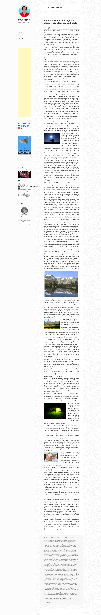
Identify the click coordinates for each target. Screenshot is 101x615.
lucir (59, 577)
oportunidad (52, 583)
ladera (55, 575)
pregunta (67, 588)
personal (63, 585)
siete (68, 594)
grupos (65, 568)
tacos (61, 595)
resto (76, 592)
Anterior (16, 145)
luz (66, 577)
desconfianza (50, 558)
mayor (51, 579)
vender (51, 601)
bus (69, 546)
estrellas (68, 563)
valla (64, 599)
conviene (68, 554)
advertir (54, 540)
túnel (66, 598)
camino (57, 547)
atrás (68, 544)
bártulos (57, 545)
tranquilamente (72, 597)
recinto (53, 592)
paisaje (45, 584)
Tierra (54, 597)
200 (59, 539)
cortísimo (50, 555)
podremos (72, 587)
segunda (49, 594)
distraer (66, 559)
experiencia (74, 564)
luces (53, 577)
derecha (53, 556)
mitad (55, 580)
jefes (67, 574)
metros (70, 579)
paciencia (66, 583)
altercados (52, 541)
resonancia (72, 592)
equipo (69, 561)
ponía (45, 588)
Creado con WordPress (48, 612)
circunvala (72, 550)
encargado (50, 561)
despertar (59, 558)
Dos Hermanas (56, 560)
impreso (51, 571)
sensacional (61, 594)
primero (55, 589)
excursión (55, 564)
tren (60, 598)
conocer (73, 553)
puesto (52, 590)
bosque (75, 545)
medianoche (55, 579)
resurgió (53, 593)
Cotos (56, 555)
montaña (74, 580)
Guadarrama (74, 537)
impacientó (69, 570)
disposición (58, 559)
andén (66, 541)
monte (45, 582)
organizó (57, 583)
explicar (45, 565)
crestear (62, 555)
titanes (57, 597)
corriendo (46, 555)
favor (70, 565)
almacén (45, 541)
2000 (66, 537)
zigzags (74, 601)
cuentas (73, 555)
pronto (76, 589)
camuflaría (71, 547)
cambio (54, 547)
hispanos (68, 569)
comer (45, 553)
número (73, 582)
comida (48, 553)
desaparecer (64, 556)
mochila (58, 580)
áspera (59, 544)
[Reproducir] (19, 180)
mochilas (62, 580)
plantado (55, 587)
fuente (58, 566)
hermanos (55, 569)
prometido (73, 589)
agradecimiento (64, 540)
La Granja (75, 574)
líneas (73, 575)
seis (52, 594)
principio (59, 589)
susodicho (57, 595)
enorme (65, 561)
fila (48, 566)
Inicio (19, 30)
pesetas (67, 585)
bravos (51, 546)
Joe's (30, 224)
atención (65, 544)
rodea (68, 593)
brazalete (55, 546)
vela (45, 601)
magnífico (76, 577)
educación (70, 560)
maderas (69, 577)
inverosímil (50, 574)
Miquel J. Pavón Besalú (58, 537)
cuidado (76, 555)
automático (76, 544)
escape (77, 561)
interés (71, 573)
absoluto (64, 539)
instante (61, 573)
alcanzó (71, 540)
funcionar (65, 566)
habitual (50, 569)
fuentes (61, 566)
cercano (66, 549)
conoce (70, 553)
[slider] (39, 186)
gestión (55, 568)
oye (63, 583)
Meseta (63, 579)
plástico (62, 587)
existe (59, 564)
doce (45, 560)
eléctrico (74, 560)
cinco (68, 550)
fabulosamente (58, 565)
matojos (45, 579)
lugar (62, 577)
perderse (76, 584)
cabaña (71, 546)
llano (45, 577)
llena (47, 577)
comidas (51, 553)
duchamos (61, 560)
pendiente (67, 584)
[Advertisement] (24, 82)
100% (57, 539)
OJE (44, 583)
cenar (60, 549)
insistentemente (47, 573)
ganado (76, 566)
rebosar (50, 592)
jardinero (59, 574)
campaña (67, 547)
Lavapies (70, 575)
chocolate (59, 550)
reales (47, 592)
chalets (51, 550)
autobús (71, 544)
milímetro (74, 579)
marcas (72, 578)
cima (66, 550)
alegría (74, 540)
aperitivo (57, 542)
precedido (63, 588)
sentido (65, 594)
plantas (58, 587)
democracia (49, 556)
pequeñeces (71, 584)
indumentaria (62, 571)
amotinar (60, 541)
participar (53, 584)
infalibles (68, 571)
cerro (45, 550)
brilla (58, 546)
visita (63, 601)
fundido (68, 566)
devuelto (69, 558)
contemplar (46, 554)
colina (63, 551)
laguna (62, 575)
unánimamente (47, 599)
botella (48, 546)
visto (66, 601)
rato (45, 592)
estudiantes (72, 563)
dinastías (46, 559)
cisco (75, 550)
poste (60, 588)
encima (59, 561)
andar (64, 541)
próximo (45, 590)
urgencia (52, 599)
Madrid (72, 577)
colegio (59, 551)
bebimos (61, 545)
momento (66, 580)
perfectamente (54, 585)
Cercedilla (70, 549)
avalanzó (46, 545)
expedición (63, 564)
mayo (49, 579)
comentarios (73, 551)
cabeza (74, 546)
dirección (50, 559)
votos (68, 601)
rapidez (72, 590)
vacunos (61, 599)
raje (64, 590)
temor (73, 595)
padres (70, 583)
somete (45, 595)
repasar (63, 592)
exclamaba (51, 564)
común (63, 553)
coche (48, 551)
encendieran (54, 561)
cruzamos (69, 555)
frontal (54, 566)
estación (59, 563)
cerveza (47, 550)
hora (75, 569)
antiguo (53, 542)
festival (45, 566)
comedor (69, 551)
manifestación (47, 578)
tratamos (50, 598)
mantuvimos (58, 578)
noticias (66, 582)
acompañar (73, 539)
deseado (55, 558)
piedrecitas (74, 585)
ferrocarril (73, 565)
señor (54, 594)
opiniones (48, 583)
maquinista (68, 578)
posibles (56, 588)
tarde (66, 595)
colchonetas (55, 551)
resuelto (49, 593)
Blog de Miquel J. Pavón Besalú (24, 20)
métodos (67, 579)
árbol (69, 542)
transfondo (46, 598)
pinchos (48, 587)
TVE (68, 598)
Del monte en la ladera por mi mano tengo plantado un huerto (60, 21)
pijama (45, 587)
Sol (77, 594)
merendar (60, 579)
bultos (66, 546)
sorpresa (49, 595)
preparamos (46, 589)
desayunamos (74, 556)
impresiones (46, 571)
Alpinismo (70, 537)
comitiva (55, 553)
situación (75, 594)
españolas (46, 563)
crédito (58, 555)
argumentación (73, 542)
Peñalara (63, 584)
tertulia (76, 595)
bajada (54, 545)
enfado (62, 561)
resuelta (45, 593)
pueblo (49, 590)
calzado (51, 547)
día (72, 558)
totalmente (66, 597)
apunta (65, 542)
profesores (68, 589)
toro (60, 597)
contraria (50, 554)
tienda (48, 597)
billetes (67, 545)
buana (63, 546)
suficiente (53, 595)
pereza (45, 585)
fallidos (64, 565)
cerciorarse (75, 549)
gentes (48, 568)
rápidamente (67, 590)
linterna (76, 575)
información (72, 571)
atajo (62, 544)
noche (57, 582)
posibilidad (52, 588)
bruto (61, 546)
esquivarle (55, 563)
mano (51, 578)
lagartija (58, 575)
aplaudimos (61, 542)
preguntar (72, 588)
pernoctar (59, 585)
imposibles (74, 570)
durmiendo (65, 560)
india (59, 571)
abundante (68, 539)
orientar (60, 583)
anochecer (46, 542)
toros (63, 597)
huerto (45, 570)
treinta (57, 598)
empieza (45, 561)
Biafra (64, 545)
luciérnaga (56, 577)
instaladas (53, 573)
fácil (62, 565)
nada (52, 582)
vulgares (71, 601)
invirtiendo (55, 574)
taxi (71, 595)
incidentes (55, 571)
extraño (48, 565)
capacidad (76, 547)
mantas (54, 578)
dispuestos (62, 559)
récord (56, 592)
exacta (76, 563)
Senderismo (51, 539)
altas (49, 541)
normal (60, 582)
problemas (63, 589)
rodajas (65, 593)
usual (55, 599)
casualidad (55, 549)
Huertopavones (50, 570)
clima (45, 551)
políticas (76, 587)
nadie (55, 582)
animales (73, 541)
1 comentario (47, 602)
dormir (51, 560)
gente (45, 568)
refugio (59, 592)
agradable (59, 540)
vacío (58, 599)
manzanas (63, 578)
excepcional (46, 564)
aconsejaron (46, 540)
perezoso (49, 585)
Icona (61, 570)
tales (63, 595)
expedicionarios (68, 564)
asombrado (55, 544)
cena (58, 549)
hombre (72, 569)
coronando (73, 554)
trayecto (54, 598)
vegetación (74, 599)
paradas (48, 584)
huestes (55, 570)
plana (52, 587)
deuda (66, 558)
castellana (50, 549)
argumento (46, 544)
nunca (76, 582)
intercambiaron (67, 573)
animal (69, 541)
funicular (72, 566)
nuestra (69, 582)
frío (52, 566)
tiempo (45, 597)
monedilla (70, 580)
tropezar (63, 598)
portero (48, 588)
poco (69, 587)
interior (75, 573)
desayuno (46, 558)
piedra (70, 585)
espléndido (50, 563)
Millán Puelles (47, 580)
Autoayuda (20, 40)
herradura (59, 569)
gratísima (59, 568)
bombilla (71, 545)
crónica (65, 555)
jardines (63, 574)
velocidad (48, 601)
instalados (57, 573)
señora (57, 594)
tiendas (51, 597)
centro (63, 549)
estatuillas (64, 563)
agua (69, 540)
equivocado (73, 561)
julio (69, 574)
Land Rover (66, 575)
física (50, 566)
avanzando (50, 545)
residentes (67, 592)
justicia (71, 574)
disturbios (76, 559)
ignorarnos (65, 570)
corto (53, 555)
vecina (70, 599)
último (71, 598)
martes (75, 578)
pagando (73, 583)
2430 (61, 539)
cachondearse (46, 547)
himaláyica (64, 569)
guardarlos (72, 568)
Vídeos (19, 36)
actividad (51, 540)
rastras (75, 590)
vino (61, 601)
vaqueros (67, 599)
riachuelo (61, 593)
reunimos (57, 593)
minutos (51, 580)
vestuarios (55, 601)
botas (45, 546)
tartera (68, 595)
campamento (62, 547)
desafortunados (58, 556)
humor (58, 570)
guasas (76, 568)
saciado (73, 593)
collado (65, 551)
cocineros (51, 551)
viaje (59, 601)
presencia (51, 589)
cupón (45, 556)
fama (68, 565)
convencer (59, 554)
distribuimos (71, 559)
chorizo (63, 550)
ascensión (51, 544)
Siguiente (33, 145)
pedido (59, 584)
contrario (54, 554)
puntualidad (56, 590)
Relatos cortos (21, 38)
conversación (63, 554)
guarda (68, 568)
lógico (50, 577)
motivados (49, 582)
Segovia (45, 594)
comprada (59, 553)
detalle (63, 558)
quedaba (61, 590)
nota (63, 582)
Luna (64, 577)
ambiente (56, 541)
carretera (46, 549)
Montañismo (46, 539)
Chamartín (55, 550)
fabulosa (52, 565)
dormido (47, 560)
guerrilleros (46, 569)
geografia (51, 568)
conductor (66, 553)
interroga (46, 574)
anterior (49, 542)
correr (76, 554)
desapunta (69, 556)
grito (62, 568)
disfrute (53, 559)
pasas (56, 584)
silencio (71, 594)
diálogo (74, 558)
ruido (71, 593)
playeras (66, 587)
